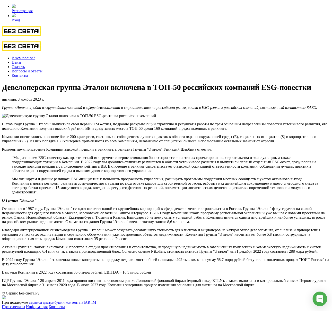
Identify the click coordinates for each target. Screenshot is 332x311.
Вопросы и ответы (27, 71)
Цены (16, 62)
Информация (37, 307)
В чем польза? (23, 58)
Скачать (18, 67)
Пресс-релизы (13, 307)
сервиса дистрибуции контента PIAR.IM (62, 302)
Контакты (20, 75)
